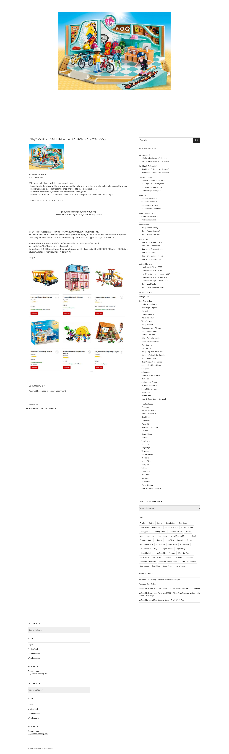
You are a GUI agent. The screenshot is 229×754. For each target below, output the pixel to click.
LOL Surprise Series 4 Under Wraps (155, 161)
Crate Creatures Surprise (151, 488)
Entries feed (33, 649)
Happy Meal (169, 540)
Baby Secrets (146, 345)
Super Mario (167, 566)
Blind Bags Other (145, 301)
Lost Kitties (146, 348)
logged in (44, 391)
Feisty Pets (146, 465)
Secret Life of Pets (149, 389)
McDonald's (161, 553)
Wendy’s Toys (144, 297)
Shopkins (142, 195)
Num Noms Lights (148, 252)
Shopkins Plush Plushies (151, 209)
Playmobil (145, 424)
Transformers (146, 321)
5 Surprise (145, 369)
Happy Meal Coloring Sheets (152, 287)
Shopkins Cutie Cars (147, 213)
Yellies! (144, 468)
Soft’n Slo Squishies (149, 304)
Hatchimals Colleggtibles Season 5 (155, 169)
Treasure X (145, 392)
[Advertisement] (114, 108)
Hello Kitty (172, 544)
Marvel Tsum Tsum (148, 414)
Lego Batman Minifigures (151, 187)
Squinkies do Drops (149, 382)
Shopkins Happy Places (168, 562)
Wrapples (145, 451)
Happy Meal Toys (146, 544)
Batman (160, 523)
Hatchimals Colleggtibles (149, 166)
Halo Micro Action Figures (151, 362)
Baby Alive (145, 475)
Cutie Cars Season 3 (149, 220)
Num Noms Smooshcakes (151, 259)
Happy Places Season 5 (150, 234)
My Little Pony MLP (149, 386)
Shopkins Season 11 (149, 198)
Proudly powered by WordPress (40, 748)
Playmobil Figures (148, 318)
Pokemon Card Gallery (147, 584)
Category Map (33, 671)
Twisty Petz (146, 396)
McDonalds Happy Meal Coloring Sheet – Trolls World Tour (161, 600)
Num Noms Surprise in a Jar (152, 256)
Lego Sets (145, 421)
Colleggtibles (145, 532)
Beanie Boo (170, 523)
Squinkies (156, 566)
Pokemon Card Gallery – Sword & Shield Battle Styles (159, 580)
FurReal (144, 438)
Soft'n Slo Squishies (188, 562)
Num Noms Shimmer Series (152, 249)
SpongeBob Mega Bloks (151, 365)
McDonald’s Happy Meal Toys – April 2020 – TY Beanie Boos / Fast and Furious (169, 588)
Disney (187, 532)
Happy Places (144, 225)
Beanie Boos (146, 434)
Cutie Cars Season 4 (149, 216)
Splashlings (145, 372)
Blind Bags (183, 523)
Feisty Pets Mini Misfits (150, 338)
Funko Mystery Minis (178, 536)
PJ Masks (145, 458)
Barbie (151, 523)
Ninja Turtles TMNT (149, 358)
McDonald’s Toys (145, 264)
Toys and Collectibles (147, 404)
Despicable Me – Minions (151, 328)
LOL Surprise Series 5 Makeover (154, 158)
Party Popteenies (148, 314)
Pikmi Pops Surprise (149, 308)
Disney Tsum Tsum (148, 410)
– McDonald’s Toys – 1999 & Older (154, 281)
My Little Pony (184, 553)
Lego (156, 549)
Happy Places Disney (149, 228)
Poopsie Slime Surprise (150, 375)
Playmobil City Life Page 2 (66, 215)
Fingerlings (145, 448)
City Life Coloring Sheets (90, 215)
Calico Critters (147, 485)
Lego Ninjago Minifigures (151, 191)
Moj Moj (144, 311)
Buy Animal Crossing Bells (38, 674)
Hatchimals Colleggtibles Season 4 (155, 173)
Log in (30, 645)
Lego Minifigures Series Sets (153, 180)
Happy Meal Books (148, 284)
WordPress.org (34, 658)
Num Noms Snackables (150, 246)
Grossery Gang (146, 540)
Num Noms (143, 239)
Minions (172, 553)
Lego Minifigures (145, 177)
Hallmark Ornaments (149, 427)
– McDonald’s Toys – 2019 (151, 271)
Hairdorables (146, 379)
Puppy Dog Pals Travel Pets (152, 352)
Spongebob (144, 566)
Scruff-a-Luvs (146, 441)
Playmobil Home (69, 212)
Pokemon (145, 407)
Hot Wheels (184, 544)
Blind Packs (144, 527)
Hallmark (158, 540)
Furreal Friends (147, 454)
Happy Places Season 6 (150, 231)
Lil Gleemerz (146, 482)
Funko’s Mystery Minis (150, 342)
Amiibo (142, 523)
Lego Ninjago (181, 549)
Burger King (157, 527)
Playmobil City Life (86, 212)
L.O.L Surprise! (144, 155)
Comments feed (34, 653)
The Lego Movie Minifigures (152, 184)
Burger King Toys (145, 292)
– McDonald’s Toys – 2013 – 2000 (154, 277)
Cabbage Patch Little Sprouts (153, 355)
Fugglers (145, 444)
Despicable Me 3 (175, 532)
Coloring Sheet (160, 532)
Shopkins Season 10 (149, 202)
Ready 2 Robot (147, 325)
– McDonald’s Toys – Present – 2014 (155, 274)
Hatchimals (145, 417)
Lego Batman (167, 549)
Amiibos (144, 431)
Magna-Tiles (146, 461)
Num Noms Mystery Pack (151, 242)
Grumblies (145, 478)
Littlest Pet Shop (148, 335)
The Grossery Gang (149, 331)
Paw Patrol (145, 471)
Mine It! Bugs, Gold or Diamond (153, 399)
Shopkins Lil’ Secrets (149, 205)
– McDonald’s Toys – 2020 (151, 267)
